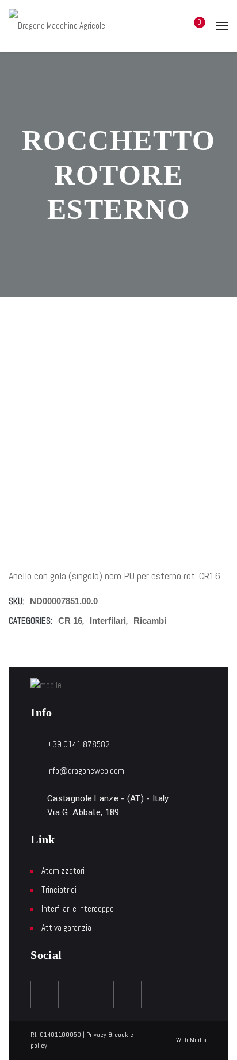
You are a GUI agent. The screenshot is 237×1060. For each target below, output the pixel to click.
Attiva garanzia (66, 927)
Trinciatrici (59, 889)
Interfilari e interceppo (77, 908)
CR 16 (70, 620)
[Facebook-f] (45, 994)
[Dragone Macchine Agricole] (57, 25)
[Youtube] (72, 994)
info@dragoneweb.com (85, 770)
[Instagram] (100, 994)
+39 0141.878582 (78, 744)
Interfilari (108, 620)
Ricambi (149, 620)
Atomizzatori (63, 870)
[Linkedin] (128, 994)
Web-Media (191, 1039)
